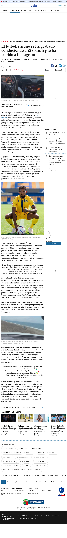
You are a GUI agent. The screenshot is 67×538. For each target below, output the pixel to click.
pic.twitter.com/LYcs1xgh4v (26, 271)
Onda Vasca (18, 493)
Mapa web (30, 492)
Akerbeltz (29, 453)
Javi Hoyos (41, 453)
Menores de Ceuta (40, 465)
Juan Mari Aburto (26, 461)
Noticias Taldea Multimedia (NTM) (7, 494)
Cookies (48, 515)
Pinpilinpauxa (36, 448)
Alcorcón (11, 407)
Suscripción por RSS (46, 492)
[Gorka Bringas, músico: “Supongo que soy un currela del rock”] (8, 418)
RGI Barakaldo (41, 461)
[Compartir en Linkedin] (60, 66)
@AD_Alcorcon (31, 269)
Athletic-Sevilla (8, 448)
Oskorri (26, 465)
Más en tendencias (11, 412)
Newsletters (40, 482)
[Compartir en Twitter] (56, 66)
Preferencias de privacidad (41, 518)
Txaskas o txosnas (9, 461)
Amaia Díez (37, 436)
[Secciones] (2, 5)
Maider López (21, 434)
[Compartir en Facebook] (52, 66)
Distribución (31, 490)
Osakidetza (53, 453)
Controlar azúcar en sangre (13, 470)
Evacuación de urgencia (11, 465)
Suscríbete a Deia (58, 482)
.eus (3, 482)
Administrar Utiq (29, 518)
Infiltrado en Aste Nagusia (12, 453)
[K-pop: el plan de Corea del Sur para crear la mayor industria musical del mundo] (58, 418)
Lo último (50, 129)
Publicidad (48, 482)
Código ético (55, 515)
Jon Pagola (4, 434)
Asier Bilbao (23, 448)
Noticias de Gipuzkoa (20, 492)
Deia (2, 490)
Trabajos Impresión (46, 490)
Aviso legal (20, 515)
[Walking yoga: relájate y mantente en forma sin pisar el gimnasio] (25, 418)
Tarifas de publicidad (33, 493)
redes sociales (21, 407)
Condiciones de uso (39, 515)
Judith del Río (54, 436)
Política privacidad (28, 515)
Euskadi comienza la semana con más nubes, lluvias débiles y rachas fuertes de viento (37, 41)
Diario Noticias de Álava (6, 492)
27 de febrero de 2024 (34, 273)
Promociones (30, 482)
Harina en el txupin (39, 457)
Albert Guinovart (22, 457)
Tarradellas (7, 457)
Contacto (10, 482)
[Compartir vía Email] (64, 66)
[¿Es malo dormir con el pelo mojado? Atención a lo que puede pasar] (41, 418)
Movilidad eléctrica (34, 470)
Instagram (30, 407)
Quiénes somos (19, 482)
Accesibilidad (20, 518)
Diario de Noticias (19, 490)
